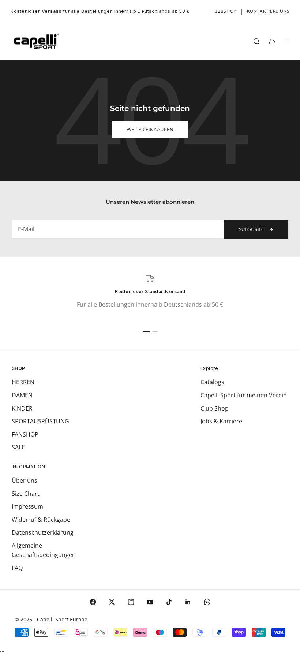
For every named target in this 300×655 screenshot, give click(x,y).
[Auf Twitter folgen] (112, 602)
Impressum (27, 506)
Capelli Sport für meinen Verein (243, 395)
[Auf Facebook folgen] (93, 602)
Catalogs (212, 382)
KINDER (22, 408)
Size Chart (26, 494)
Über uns (24, 480)
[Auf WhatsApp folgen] (207, 602)
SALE (18, 447)
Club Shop (214, 408)
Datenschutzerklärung (43, 532)
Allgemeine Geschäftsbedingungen (44, 550)
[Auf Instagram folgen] (131, 602)
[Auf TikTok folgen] (169, 602)
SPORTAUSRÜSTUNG (40, 421)
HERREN (23, 382)
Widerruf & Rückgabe (41, 520)
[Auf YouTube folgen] (150, 602)
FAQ (17, 568)
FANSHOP (25, 434)
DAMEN (22, 395)
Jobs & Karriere (221, 421)
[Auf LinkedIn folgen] (188, 602)
